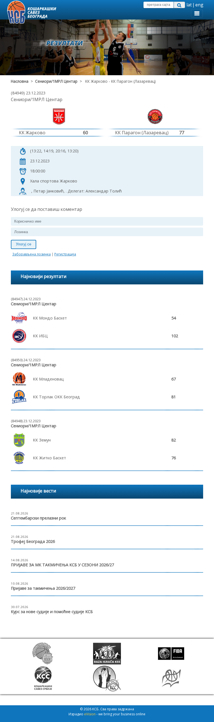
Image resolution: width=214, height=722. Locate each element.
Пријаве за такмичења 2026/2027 (43, 588)
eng (199, 5)
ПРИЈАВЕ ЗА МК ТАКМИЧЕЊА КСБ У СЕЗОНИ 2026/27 (62, 564)
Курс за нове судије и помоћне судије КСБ (52, 611)
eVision (89, 714)
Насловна (19, 81)
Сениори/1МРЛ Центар (56, 81)
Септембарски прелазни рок (38, 518)
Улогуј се (23, 244)
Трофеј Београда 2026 (33, 541)
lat (189, 5)
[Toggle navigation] (197, 13)
